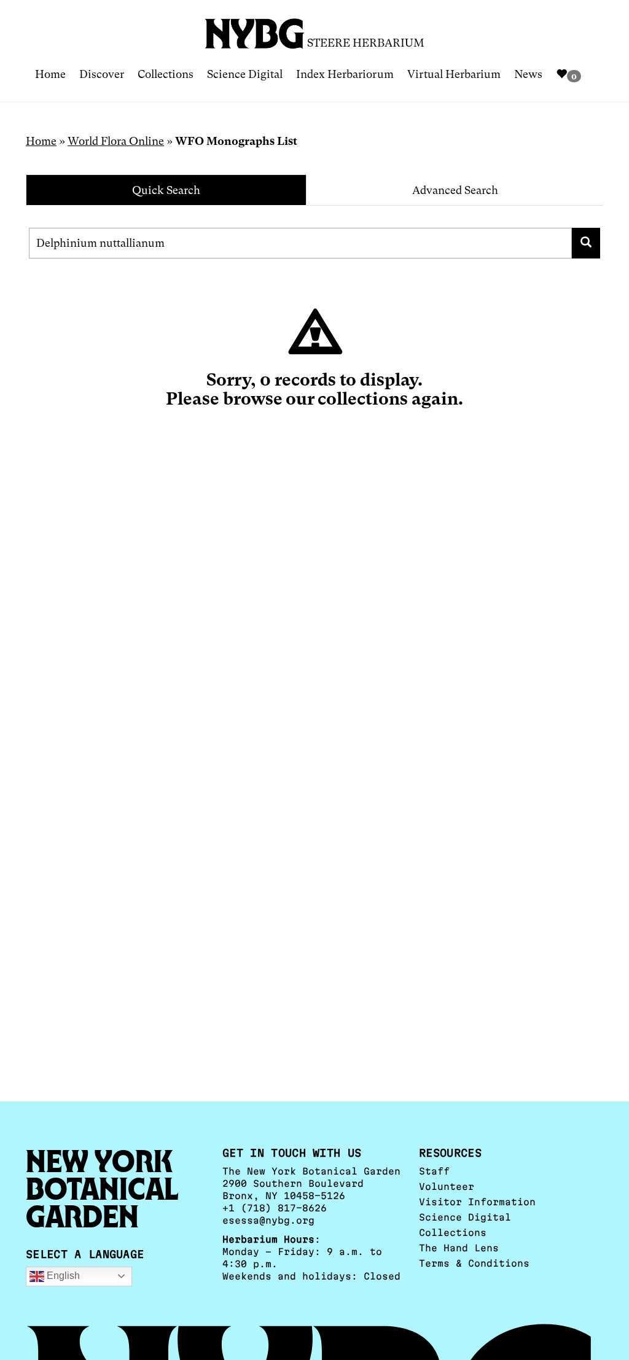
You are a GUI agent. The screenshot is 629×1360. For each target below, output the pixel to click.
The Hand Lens (459, 1248)
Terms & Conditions (474, 1263)
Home (50, 74)
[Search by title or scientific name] (586, 243)
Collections (165, 74)
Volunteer (446, 1186)
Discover (101, 74)
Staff (434, 1171)
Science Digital (245, 74)
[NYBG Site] (255, 29)
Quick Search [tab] (166, 190)
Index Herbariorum (345, 74)
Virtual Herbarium (454, 74)
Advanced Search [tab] (455, 190)
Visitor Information (477, 1202)
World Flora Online (116, 140)
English (62, 1275)
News (528, 74)
